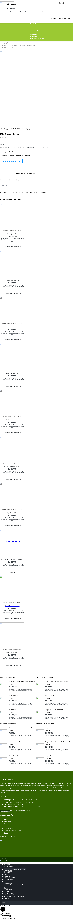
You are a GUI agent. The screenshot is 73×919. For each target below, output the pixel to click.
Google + (18, 180)
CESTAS (32, 27)
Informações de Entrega (10, 828)
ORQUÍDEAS (33, 33)
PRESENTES (33, 35)
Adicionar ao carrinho (60, 19)
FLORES (32, 29)
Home (5, 819)
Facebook (2, 180)
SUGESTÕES (33, 37)
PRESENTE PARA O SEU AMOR (15, 230)
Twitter (8, 180)
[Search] (70, 903)
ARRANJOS (33, 23)
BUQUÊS (32, 25)
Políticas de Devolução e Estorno (12, 830)
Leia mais (13, 572)
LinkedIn (13, 180)
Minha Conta (7, 821)
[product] (12, 216)
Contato (6, 833)
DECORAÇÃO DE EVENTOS (37, 38)
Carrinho (6, 823)
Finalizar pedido (8, 826)
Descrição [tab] (3, 185)
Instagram (7, 811)
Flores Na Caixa (4, 230)
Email (23, 180)
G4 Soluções (3, 858)
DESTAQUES (2, 463)
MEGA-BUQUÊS (34, 31)
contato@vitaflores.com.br (16, 804)
